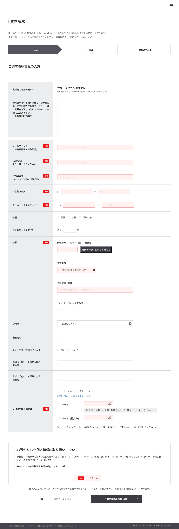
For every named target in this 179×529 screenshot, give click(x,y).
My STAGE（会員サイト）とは (73, 396)
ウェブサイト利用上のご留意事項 (41, 526)
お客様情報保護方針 (16, 526)
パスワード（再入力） (68, 418)
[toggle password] (109, 403)
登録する (67, 391)
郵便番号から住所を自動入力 (96, 249)
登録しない (84, 391)
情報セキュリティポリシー (67, 526)
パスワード (63, 404)
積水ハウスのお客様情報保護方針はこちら (37, 466)
